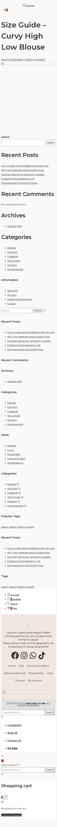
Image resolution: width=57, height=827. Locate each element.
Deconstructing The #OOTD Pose (19, 183)
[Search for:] (17, 310)
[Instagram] (24, 655)
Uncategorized (15, 269)
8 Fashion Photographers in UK (17, 178)
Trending (12, 265)
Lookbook (12, 256)
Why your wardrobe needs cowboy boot (22, 170)
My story (12, 295)
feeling (21, 527)
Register (11, 445)
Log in (10, 450)
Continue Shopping (11, 815)
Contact (11, 303)
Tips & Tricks (13, 260)
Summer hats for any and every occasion (23, 174)
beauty (5, 527)
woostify (29, 527)
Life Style (12, 252)
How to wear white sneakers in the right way (25, 166)
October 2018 (14, 226)
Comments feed (16, 458)
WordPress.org (15, 463)
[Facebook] (15, 655)
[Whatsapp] (33, 655)
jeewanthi (40, 59)
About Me (12, 290)
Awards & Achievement (19, 299)
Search (5, 137)
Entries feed (13, 454)
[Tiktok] (42, 655)
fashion (13, 527)
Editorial (11, 248)
